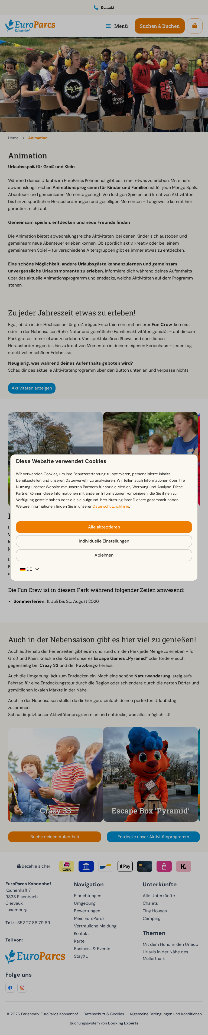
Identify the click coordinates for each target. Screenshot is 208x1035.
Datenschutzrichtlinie (111, 506)
